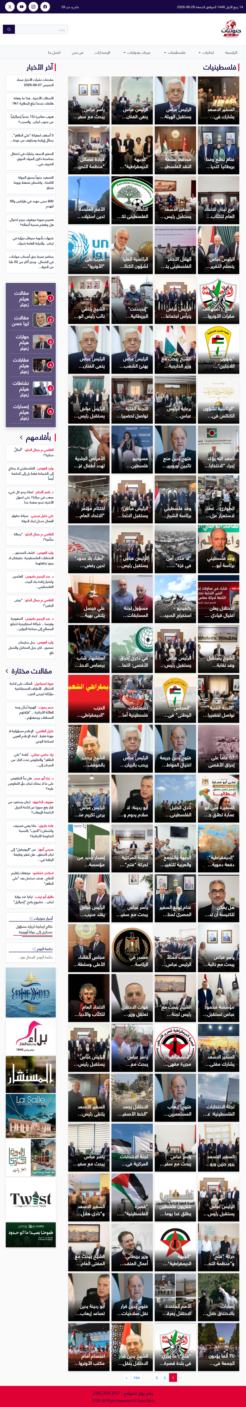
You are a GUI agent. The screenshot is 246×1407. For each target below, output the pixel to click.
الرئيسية (231, 51)
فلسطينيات (176, 51)
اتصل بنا (54, 51)
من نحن (77, 51)
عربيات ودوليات (139, 51)
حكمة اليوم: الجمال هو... (35, 957)
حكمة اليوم (44, 948)
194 (136, 1377)
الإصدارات (102, 51)
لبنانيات (208, 51)
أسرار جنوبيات (43, 918)
